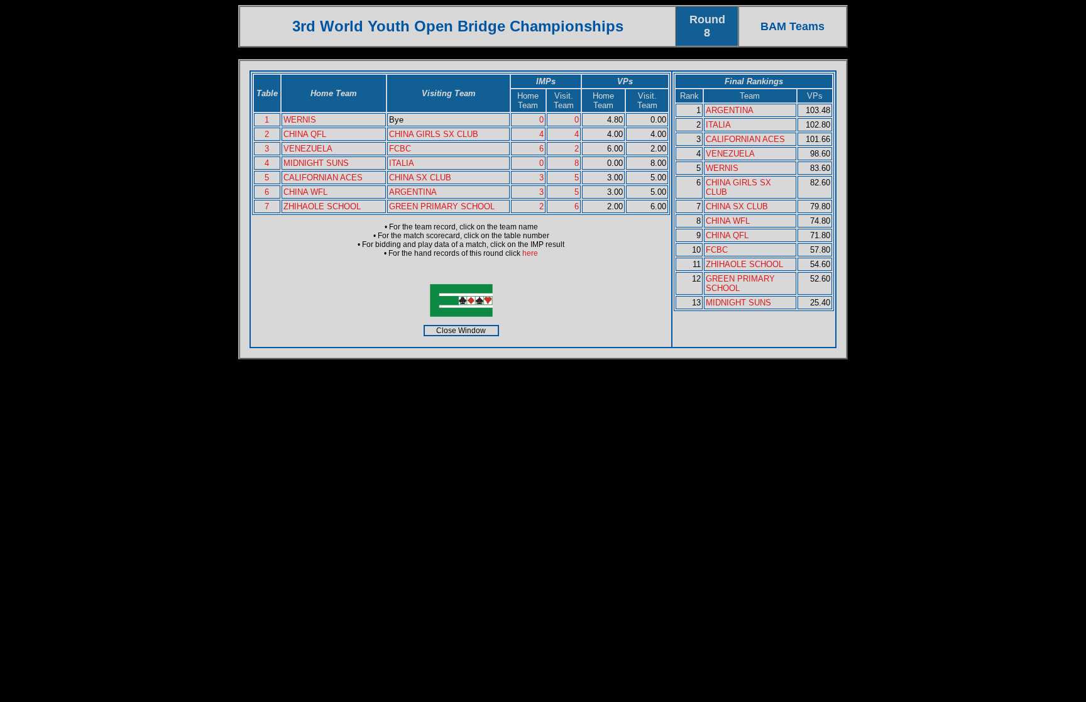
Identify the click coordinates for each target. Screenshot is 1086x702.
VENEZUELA (307, 148)
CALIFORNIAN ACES (323, 177)
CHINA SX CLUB (420, 177)
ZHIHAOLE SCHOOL (322, 206)
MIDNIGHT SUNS (316, 163)
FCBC (400, 148)
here (530, 253)
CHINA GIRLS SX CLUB (433, 134)
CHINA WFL (305, 192)
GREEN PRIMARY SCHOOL (442, 206)
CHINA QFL (304, 134)
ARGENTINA (413, 192)
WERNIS (299, 119)
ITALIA (401, 163)
